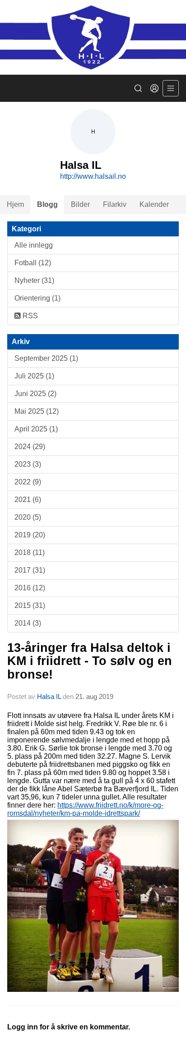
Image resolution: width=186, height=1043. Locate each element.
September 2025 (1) (46, 358)
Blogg (47, 204)
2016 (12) (29, 588)
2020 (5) (27, 517)
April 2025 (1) (36, 429)
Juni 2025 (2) (35, 393)
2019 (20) (29, 535)
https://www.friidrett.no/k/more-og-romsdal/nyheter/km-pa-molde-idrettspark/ (85, 809)
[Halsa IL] (93, 37)
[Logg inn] (154, 88)
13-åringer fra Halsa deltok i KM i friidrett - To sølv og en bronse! (89, 661)
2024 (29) (29, 446)
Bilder (80, 204)
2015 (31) (29, 605)
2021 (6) (27, 499)
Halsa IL (50, 696)
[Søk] (138, 88)
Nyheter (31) (34, 280)
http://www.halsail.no (93, 176)
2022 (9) (27, 482)
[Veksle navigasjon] (171, 88)
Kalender (154, 204)
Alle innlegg (33, 245)
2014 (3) (27, 623)
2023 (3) (27, 464)
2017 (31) (29, 570)
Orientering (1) (37, 298)
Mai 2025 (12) (36, 411)
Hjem (15, 204)
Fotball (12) (32, 263)
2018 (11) (29, 552)
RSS (29, 316)
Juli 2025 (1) (34, 376)
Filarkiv (114, 204)
